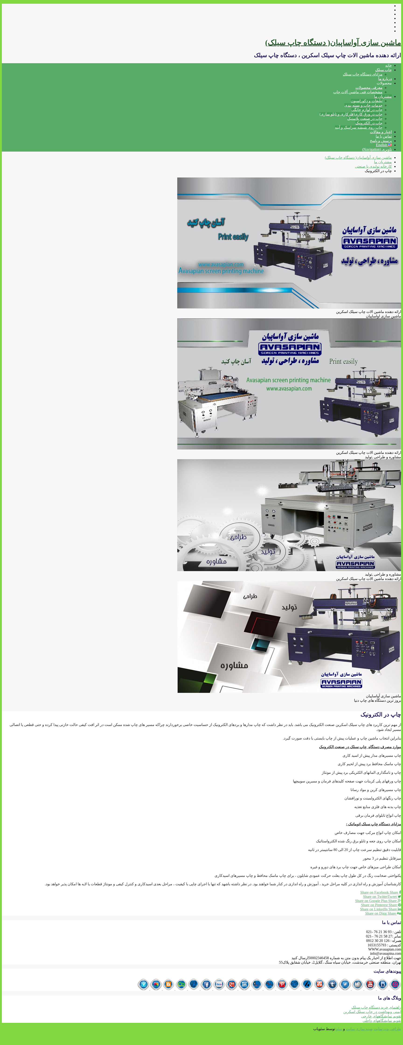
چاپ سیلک (383, 70)
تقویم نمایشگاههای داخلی (382, 1021)
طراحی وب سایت (387, 1029)
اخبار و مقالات (381, 132)
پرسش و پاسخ (381, 141)
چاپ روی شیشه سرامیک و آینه (358, 127)
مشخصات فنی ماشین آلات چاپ (357, 92)
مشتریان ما (383, 96)
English (382, 145)
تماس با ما (384, 136)
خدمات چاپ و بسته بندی (363, 105)
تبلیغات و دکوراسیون (366, 101)
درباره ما (385, 79)
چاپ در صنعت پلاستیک (364, 119)
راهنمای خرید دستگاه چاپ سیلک (376, 1007)
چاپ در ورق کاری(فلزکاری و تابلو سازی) (351, 114)
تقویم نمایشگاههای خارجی (381, 1016)
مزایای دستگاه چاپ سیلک (362, 74)
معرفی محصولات (368, 88)
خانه (388, 65)
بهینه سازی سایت (359, 1029)
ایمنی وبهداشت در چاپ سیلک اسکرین (372, 1012)
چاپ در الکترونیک (368, 123)
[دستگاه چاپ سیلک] (395, 989)
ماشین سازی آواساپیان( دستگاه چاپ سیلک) (333, 42)
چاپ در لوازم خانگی (366, 110)
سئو (339, 1029)
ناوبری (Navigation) (377, 149)
